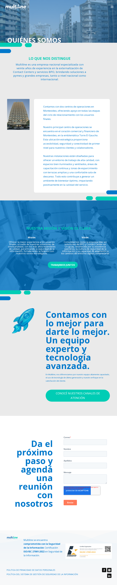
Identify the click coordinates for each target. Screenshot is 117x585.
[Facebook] (104, 570)
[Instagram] (109, 570)
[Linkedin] (109, 576)
